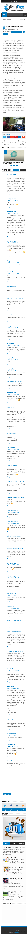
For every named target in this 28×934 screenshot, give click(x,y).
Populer (6, 843)
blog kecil (9, 315)
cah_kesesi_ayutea (12, 241)
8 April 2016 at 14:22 (19, 761)
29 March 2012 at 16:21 (13, 176)
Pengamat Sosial (11, 174)
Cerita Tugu (10, 719)
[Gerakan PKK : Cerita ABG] (5, 869)
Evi (8, 631)
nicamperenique (11, 198)
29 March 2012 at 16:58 (13, 345)
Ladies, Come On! (13, 857)
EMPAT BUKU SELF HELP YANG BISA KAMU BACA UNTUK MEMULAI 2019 (13, 162)
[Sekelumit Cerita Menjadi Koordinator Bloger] (5, 880)
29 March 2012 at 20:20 (17, 548)
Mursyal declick (11, 744)
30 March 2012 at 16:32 (13, 721)
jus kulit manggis (11, 733)
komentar (7, 31)
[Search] (24, 14)
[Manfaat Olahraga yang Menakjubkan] (5, 893)
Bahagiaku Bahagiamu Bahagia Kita (10, 19)
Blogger (17, 932)
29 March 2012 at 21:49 (15, 620)
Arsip (14, 843)
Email (6, 34)
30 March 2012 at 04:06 (13, 670)
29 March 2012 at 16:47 (13, 288)
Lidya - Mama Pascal (12, 510)
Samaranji (9, 497)
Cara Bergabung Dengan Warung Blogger (14, 847)
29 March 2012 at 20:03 (13, 512)
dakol (8, 536)
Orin (8, 381)
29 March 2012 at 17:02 (16, 381)
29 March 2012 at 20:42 (13, 608)
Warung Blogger (7, 931)
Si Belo (9, 299)
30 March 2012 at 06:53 (13, 688)
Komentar (21, 843)
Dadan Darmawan (12, 465)
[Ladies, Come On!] (5, 859)
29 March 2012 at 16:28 (13, 213)
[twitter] (9, 1)
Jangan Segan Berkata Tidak (14, 26)
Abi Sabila (9, 651)
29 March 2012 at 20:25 (13, 595)
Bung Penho (10, 407)
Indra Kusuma (10, 686)
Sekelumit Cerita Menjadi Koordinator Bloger (15, 879)
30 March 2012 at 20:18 (13, 735)
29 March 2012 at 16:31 (13, 242)
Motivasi (8, 134)
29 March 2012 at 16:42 (13, 262)
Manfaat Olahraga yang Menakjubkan (15, 892)
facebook (22, 169)
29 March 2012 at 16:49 (17, 299)
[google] (19, 1)
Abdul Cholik (10, 272)
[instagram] (14, 1)
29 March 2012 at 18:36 (13, 467)
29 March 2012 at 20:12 (16, 536)
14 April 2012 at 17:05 (13, 746)
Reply (8, 194)
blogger (16, 169)
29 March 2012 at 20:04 (13, 523)
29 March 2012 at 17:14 (13, 409)
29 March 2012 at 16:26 (13, 200)
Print (20, 32)
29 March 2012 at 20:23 (13, 577)
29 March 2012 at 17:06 (13, 394)
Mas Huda (9, 481)
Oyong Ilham (10, 761)
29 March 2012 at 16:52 (18, 315)
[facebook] (11, 1)
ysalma (9, 548)
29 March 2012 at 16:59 (13, 359)
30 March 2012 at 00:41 (18, 651)
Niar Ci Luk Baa (11, 447)
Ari (8, 620)
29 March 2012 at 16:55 (13, 327)
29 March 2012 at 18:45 (18, 481)
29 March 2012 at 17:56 (13, 449)
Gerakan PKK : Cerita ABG (16, 867)
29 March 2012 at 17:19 (13, 435)
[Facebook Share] (8, 137)
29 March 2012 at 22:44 (15, 631)
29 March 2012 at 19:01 (19, 497)
